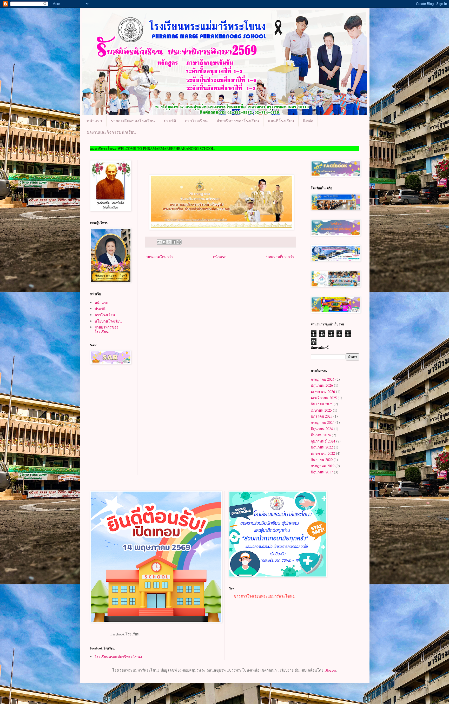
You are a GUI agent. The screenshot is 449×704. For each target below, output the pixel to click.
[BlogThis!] (164, 242)
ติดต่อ (308, 120)
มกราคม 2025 (321, 416)
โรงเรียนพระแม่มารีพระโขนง (118, 656)
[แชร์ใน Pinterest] (179, 242)
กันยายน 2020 (322, 459)
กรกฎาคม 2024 (322, 422)
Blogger (330, 670)
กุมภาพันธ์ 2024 (323, 441)
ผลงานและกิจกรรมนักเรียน (111, 132)
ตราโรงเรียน (196, 120)
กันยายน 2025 (322, 403)
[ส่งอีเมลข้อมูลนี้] (159, 242)
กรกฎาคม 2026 (322, 379)
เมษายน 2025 (321, 410)
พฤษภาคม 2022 (323, 453)
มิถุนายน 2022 (322, 447)
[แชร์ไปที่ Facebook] (174, 242)
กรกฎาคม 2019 (322, 465)
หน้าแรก (94, 120)
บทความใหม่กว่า (160, 256)
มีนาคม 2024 (321, 434)
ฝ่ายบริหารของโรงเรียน (237, 120)
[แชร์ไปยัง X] (169, 242)
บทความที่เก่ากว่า (280, 256)
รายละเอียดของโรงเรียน (133, 120)
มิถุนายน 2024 (322, 428)
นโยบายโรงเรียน (108, 321)
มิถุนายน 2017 (322, 472)
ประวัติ (170, 120)
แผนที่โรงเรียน (281, 120)
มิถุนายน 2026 (322, 385)
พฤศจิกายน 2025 (324, 397)
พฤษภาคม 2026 (323, 391)
